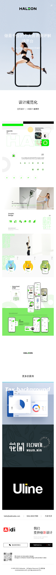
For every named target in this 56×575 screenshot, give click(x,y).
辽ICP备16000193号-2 (34, 570)
